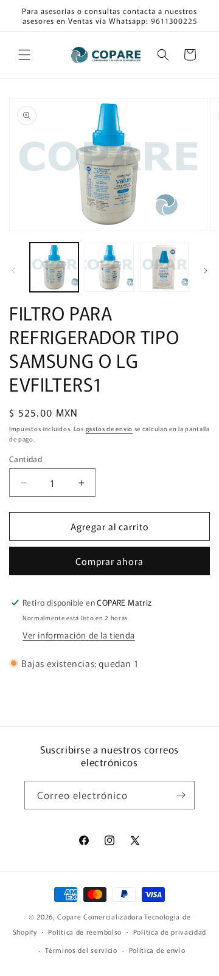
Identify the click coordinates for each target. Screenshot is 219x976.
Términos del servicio (81, 950)
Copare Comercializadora (99, 916)
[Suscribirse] (180, 795)
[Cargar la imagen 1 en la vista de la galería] (54, 267)
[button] (24, 54)
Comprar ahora (109, 561)
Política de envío (157, 950)
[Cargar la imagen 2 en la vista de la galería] (109, 267)
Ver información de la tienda (79, 635)
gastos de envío (109, 428)
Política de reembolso (85, 931)
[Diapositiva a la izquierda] (13, 270)
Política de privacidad (169, 931)
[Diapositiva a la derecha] (205, 270)
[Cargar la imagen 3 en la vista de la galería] (164, 267)
